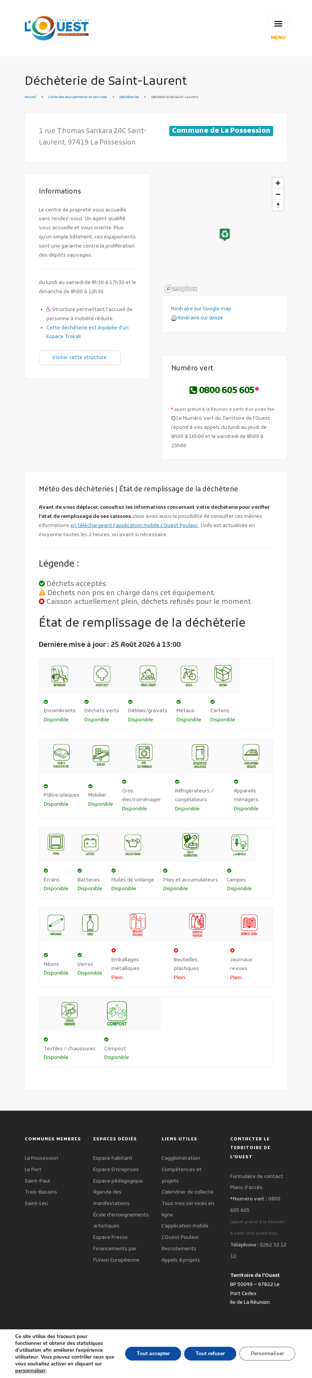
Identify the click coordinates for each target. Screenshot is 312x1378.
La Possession (41, 1158)
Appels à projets (181, 1260)
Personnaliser (267, 1353)
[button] (224, 234)
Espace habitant (112, 1158)
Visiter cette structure (80, 357)
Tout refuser (210, 1353)
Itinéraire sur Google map (201, 309)
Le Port (33, 1170)
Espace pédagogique (118, 1181)
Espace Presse (110, 1237)
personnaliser (30, 1370)
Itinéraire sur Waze (200, 318)
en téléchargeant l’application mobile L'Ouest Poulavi (134, 525)
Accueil (31, 97)
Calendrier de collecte (187, 1192)
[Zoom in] (277, 183)
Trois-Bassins (41, 1192)
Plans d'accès (246, 1187)
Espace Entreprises (116, 1170)
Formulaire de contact (256, 1176)
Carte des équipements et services (77, 97)
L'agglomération (181, 1158)
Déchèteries (129, 97)
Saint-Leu (36, 1203)
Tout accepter (153, 1353)
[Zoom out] (277, 194)
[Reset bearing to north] (277, 205)
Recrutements (179, 1249)
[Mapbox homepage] (180, 288)
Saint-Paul (37, 1181)
